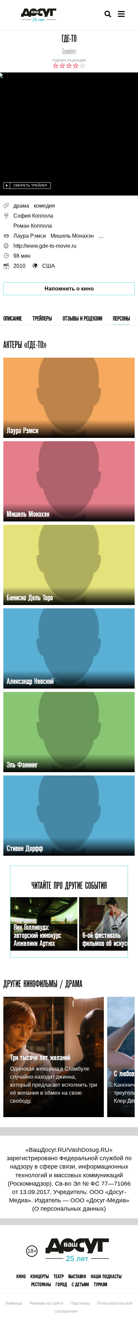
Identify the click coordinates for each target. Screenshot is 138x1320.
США (48, 266)
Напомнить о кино (69, 288)
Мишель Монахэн (72, 236)
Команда (14, 1303)
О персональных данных (69, 1208)
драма (21, 206)
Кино (21, 1276)
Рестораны (41, 1284)
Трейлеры (42, 318)
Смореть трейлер (30, 185)
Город (61, 1284)
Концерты (39, 1276)
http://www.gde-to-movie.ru (44, 246)
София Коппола (33, 216)
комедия (44, 206)
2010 (19, 266)
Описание (12, 318)
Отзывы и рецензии (82, 318)
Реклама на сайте (46, 1303)
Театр (59, 1276)
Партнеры (80, 1303)
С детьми (80, 1284)
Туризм (100, 1284)
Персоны (121, 318)
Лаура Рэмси (29, 236)
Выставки (77, 1276)
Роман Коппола (32, 226)
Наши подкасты (106, 1276)
